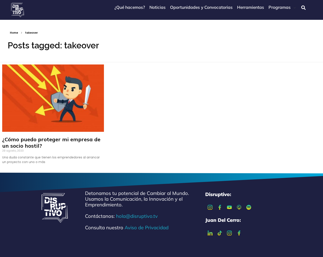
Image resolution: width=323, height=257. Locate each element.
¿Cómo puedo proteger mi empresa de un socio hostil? (51, 142)
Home (14, 33)
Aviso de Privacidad (147, 227)
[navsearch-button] (303, 7)
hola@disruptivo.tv (137, 216)
